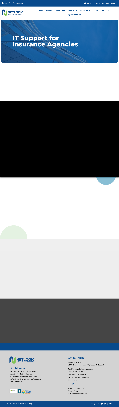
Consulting (60, 10)
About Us (49, 10)
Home (41, 10)
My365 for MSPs (74, 15)
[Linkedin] (73, 384)
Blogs (95, 10)
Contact (104, 10)
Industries (84, 10)
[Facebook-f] (69, 384)
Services (71, 10)
